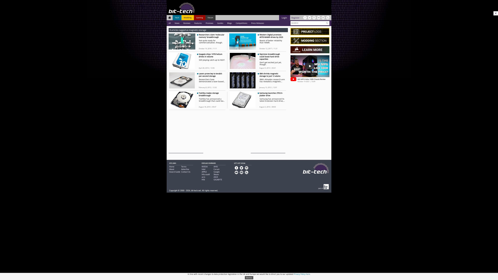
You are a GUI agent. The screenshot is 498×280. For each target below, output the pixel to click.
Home (171, 167)
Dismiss (249, 278)
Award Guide (174, 172)
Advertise (185, 169)
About (171, 169)
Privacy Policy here (302, 274)
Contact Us (185, 172)
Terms (183, 167)
